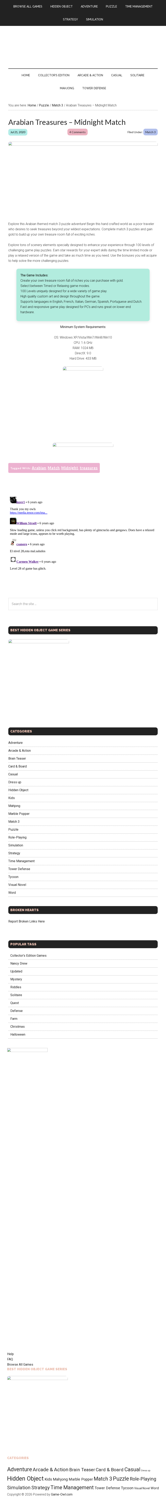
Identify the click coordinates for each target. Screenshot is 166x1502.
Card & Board (17, 766)
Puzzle (13, 829)
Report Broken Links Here (26, 921)
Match (54, 468)
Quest (14, 1003)
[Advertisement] (83, 409)
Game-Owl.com (61, 1494)
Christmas (17, 1027)
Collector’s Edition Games (28, 955)
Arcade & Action (19, 751)
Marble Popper (19, 814)
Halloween (17, 1034)
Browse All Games (20, 1364)
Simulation (15, 845)
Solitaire (16, 995)
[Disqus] (83, 545)
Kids (11, 798)
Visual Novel (17, 885)
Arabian (39, 468)
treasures (89, 468)
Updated (16, 971)
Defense (16, 1011)
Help (10, 1354)
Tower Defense (19, 869)
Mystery (16, 979)
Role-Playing (17, 837)
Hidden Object (18, 790)
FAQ (10, 1359)
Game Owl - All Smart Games (83, 43)
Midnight (69, 468)
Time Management (21, 861)
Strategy (14, 853)
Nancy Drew (18, 963)
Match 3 (150, 132)
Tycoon (13, 877)
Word (12, 893)
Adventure (15, 743)
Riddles (15, 987)
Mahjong (14, 806)
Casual (13, 774)
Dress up (14, 782)
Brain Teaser (17, 758)
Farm (13, 1019)
